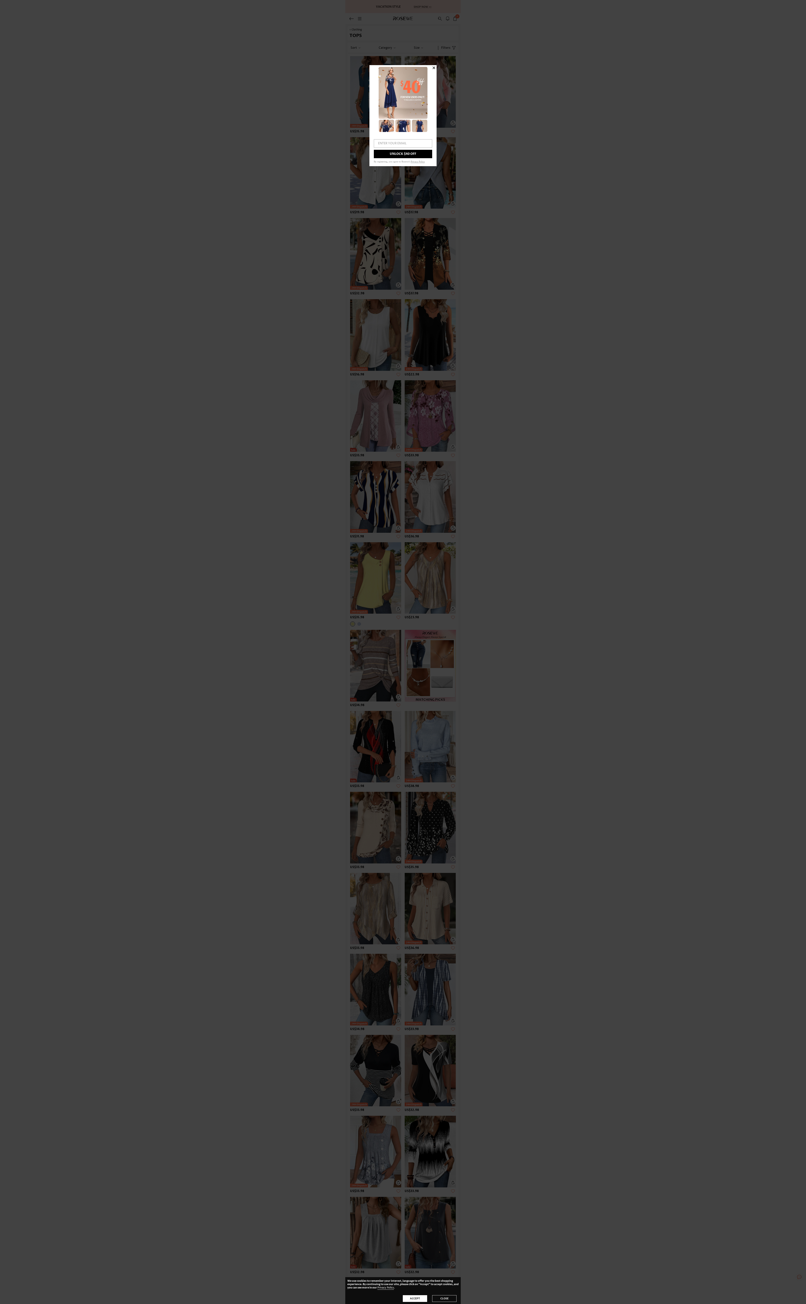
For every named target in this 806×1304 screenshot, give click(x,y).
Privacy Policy (385, 1288)
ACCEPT (415, 1298)
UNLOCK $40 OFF (403, 154)
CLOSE (444, 1298)
